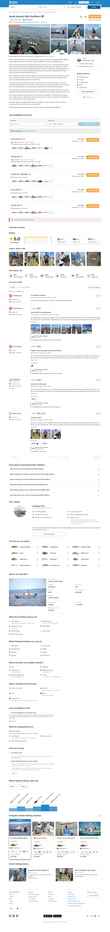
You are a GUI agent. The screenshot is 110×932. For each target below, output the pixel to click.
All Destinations (52, 901)
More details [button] (12, 721)
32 (67, 457)
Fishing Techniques (34, 894)
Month (12, 786)
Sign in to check (49, 56)
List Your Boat (84, 2)
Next (96, 457)
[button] (39, 56)
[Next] (100, 815)
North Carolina (24, 12)
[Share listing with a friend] (81, 17)
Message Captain (49, 534)
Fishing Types (33, 896)
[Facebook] (10, 915)
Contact (11, 901)
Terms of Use (71, 896)
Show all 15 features (88, 91)
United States (16, 12)
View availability (93, 139)
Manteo (31, 12)
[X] (13, 915)
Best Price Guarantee (95, 20)
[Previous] (96, 815)
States (50, 896)
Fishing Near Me (33, 901)
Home (10, 12)
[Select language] (75, 2)
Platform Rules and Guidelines (76, 903)
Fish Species (32, 899)
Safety (11, 903)
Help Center (71, 894)
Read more (34, 322)
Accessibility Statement (74, 905)
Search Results (38, 12)
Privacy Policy (72, 899)
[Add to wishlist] (85, 17)
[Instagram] (17, 915)
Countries (51, 894)
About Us (11, 894)
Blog (10, 899)
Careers (11, 896)
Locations (51, 899)
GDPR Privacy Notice (74, 901)
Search (94, 7)
